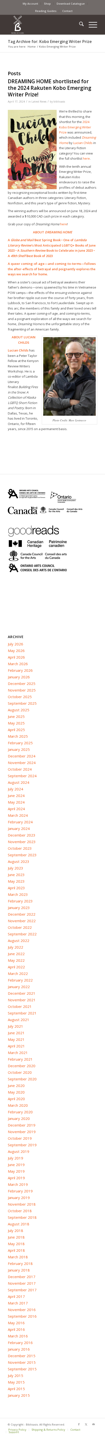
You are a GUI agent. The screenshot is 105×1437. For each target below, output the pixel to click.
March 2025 (18, 736)
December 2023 (21, 835)
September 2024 (22, 775)
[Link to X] (86, 1424)
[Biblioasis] (43, 24)
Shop (47, 3)
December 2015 (21, 1355)
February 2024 (20, 821)
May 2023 (16, 881)
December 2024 (21, 756)
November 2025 (22, 690)
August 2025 (18, 709)
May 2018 (16, 1243)
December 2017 (21, 1276)
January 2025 (19, 749)
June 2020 (16, 1085)
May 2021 (16, 1039)
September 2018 (22, 1217)
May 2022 (16, 960)
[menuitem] (30, 3)
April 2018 (16, 1250)
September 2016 (22, 1316)
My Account (30, 3)
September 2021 (22, 1013)
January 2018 (19, 1270)
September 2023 (22, 854)
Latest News (39, 101)
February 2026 (20, 670)
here (63, 224)
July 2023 (15, 868)
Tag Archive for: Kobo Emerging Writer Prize (50, 41)
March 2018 (18, 1256)
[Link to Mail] (93, 1424)
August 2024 (18, 782)
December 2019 (21, 1125)
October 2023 (20, 848)
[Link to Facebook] (79, 1424)
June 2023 (16, 874)
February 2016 (20, 1342)
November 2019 (22, 1131)
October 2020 (20, 1072)
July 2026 (15, 643)
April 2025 (16, 729)
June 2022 (16, 953)
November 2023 (22, 841)
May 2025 (16, 723)
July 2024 (15, 788)
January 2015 (19, 1395)
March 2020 (18, 1105)
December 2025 (21, 683)
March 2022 (18, 973)
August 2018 (18, 1223)
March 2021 (18, 1052)
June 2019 (16, 1164)
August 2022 (18, 940)
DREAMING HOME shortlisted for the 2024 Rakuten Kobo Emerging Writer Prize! (49, 88)
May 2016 (16, 1322)
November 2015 (22, 1362)
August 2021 (18, 1019)
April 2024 (16, 808)
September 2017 (22, 1289)
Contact (67, 11)
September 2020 (22, 1078)
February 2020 (20, 1111)
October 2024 (20, 769)
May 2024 (16, 802)
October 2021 (20, 1006)
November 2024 (22, 762)
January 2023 (19, 907)
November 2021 (22, 999)
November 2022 (22, 920)
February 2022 (20, 980)
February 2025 (20, 742)
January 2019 (19, 1197)
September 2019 (22, 1144)
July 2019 (15, 1158)
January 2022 (19, 986)
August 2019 (18, 1151)
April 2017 (16, 1296)
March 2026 (18, 663)
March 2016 (18, 1336)
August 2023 (18, 861)
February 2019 (20, 1191)
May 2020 (16, 1092)
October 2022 (20, 927)
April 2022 (16, 966)
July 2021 (15, 1026)
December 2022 (21, 914)
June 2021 (16, 1032)
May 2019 (16, 1171)
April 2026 (16, 657)
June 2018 (16, 1237)
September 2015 (22, 1368)
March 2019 (18, 1184)
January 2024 (19, 828)
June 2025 (16, 716)
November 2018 (22, 1204)
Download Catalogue (71, 3)
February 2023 (20, 901)
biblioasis (59, 101)
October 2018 (20, 1210)
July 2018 (15, 1230)
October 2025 (20, 696)
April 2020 (16, 1098)
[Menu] (90, 24)
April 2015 (16, 1388)
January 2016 (19, 1349)
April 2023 (16, 887)
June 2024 (16, 795)
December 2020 (21, 1065)
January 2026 (19, 676)
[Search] (79, 24)
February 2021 (20, 1059)
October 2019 (20, 1138)
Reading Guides (45, 11)
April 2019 (16, 1177)
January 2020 (19, 1118)
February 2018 (20, 1263)
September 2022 (22, 933)
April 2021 (16, 1046)
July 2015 (15, 1375)
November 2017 (22, 1283)
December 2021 (21, 993)
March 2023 (18, 894)
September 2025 (22, 703)
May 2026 (16, 650)
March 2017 (18, 1303)
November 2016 (22, 1309)
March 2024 (18, 815)
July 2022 (15, 947)
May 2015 (16, 1382)
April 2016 (16, 1329)
